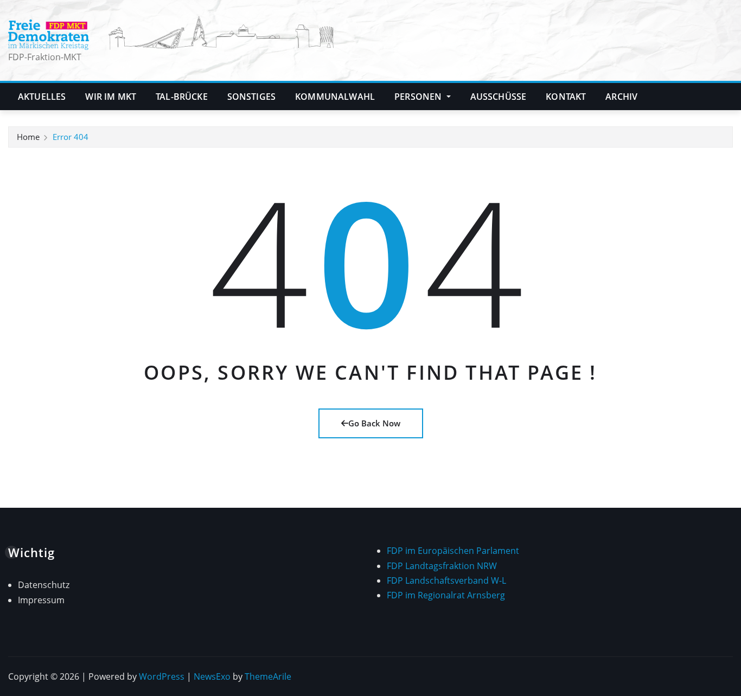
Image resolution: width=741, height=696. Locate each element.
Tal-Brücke (182, 97)
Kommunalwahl (335, 97)
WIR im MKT (110, 97)
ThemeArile (268, 676)
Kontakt (566, 97)
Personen (419, 97)
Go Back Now (374, 423)
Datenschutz (43, 585)
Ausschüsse (498, 97)
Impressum (41, 600)
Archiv (621, 97)
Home (28, 136)
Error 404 (70, 136)
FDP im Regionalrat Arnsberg (446, 595)
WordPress (161, 676)
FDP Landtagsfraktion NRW (442, 566)
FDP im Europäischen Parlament (453, 551)
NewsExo (212, 676)
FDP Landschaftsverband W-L (446, 580)
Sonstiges (251, 97)
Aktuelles (42, 97)
